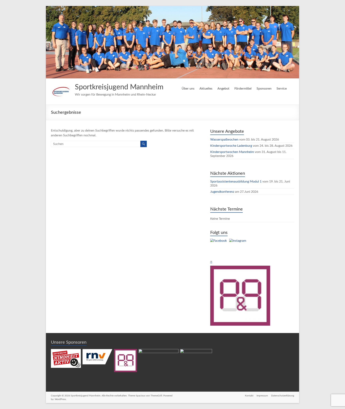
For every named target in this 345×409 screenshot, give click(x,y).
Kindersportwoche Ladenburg (231, 145)
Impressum (262, 395)
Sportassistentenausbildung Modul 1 (236, 181)
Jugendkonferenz (222, 191)
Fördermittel (243, 88)
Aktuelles (205, 88)
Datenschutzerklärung (282, 395)
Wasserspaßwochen (224, 139)
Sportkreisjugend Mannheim (119, 87)
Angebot (223, 88)
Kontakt (249, 395)
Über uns (188, 88)
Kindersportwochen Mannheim (232, 152)
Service (282, 88)
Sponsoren (264, 88)
